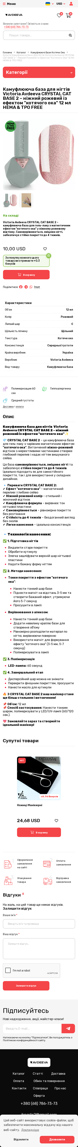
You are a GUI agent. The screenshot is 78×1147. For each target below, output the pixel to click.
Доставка (8, 406)
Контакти (19, 1088)
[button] (71, 4)
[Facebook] (20, 287)
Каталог (21, 52)
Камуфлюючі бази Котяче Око (48, 52)
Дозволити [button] (57, 1139)
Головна (7, 52)
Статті (38, 1073)
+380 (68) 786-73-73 (16, 27)
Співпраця (40, 1088)
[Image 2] (26, 200)
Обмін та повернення (49, 1081)
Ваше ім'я (10, 915)
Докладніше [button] (30, 1130)
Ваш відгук (11, 934)
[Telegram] (26, 287)
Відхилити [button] (21, 1139)
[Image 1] (10, 200)
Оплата (18, 1081)
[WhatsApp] (31, 287)
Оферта (39, 1095)
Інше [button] (37, 287)
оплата (20, 406)
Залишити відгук (26, 985)
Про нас (60, 1088)
